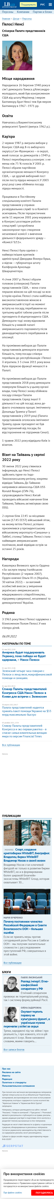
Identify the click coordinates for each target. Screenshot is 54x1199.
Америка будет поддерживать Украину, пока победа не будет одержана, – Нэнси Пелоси (23, 656)
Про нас (6, 1068)
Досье (16, 18)
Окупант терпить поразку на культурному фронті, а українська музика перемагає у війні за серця (27, 1019)
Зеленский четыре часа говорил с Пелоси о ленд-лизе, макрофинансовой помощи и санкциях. (27, 674)
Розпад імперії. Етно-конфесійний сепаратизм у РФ (35, 985)
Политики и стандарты (14, 1082)
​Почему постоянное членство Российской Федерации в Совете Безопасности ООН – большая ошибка (25, 927)
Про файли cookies (12, 1192)
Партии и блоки (42, 12)
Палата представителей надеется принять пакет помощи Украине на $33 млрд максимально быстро (26, 711)
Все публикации (11, 745)
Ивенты (6, 1075)
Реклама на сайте (11, 1072)
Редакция (7, 1078)
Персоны (7, 12)
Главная (6, 18)
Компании (23, 12)
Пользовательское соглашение (18, 1085)
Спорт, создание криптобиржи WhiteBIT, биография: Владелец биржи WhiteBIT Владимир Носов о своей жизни (27, 855)
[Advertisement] (27, 782)
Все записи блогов (14, 1049)
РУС (42, 4)
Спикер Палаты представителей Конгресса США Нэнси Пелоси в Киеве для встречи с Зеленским (24, 692)
